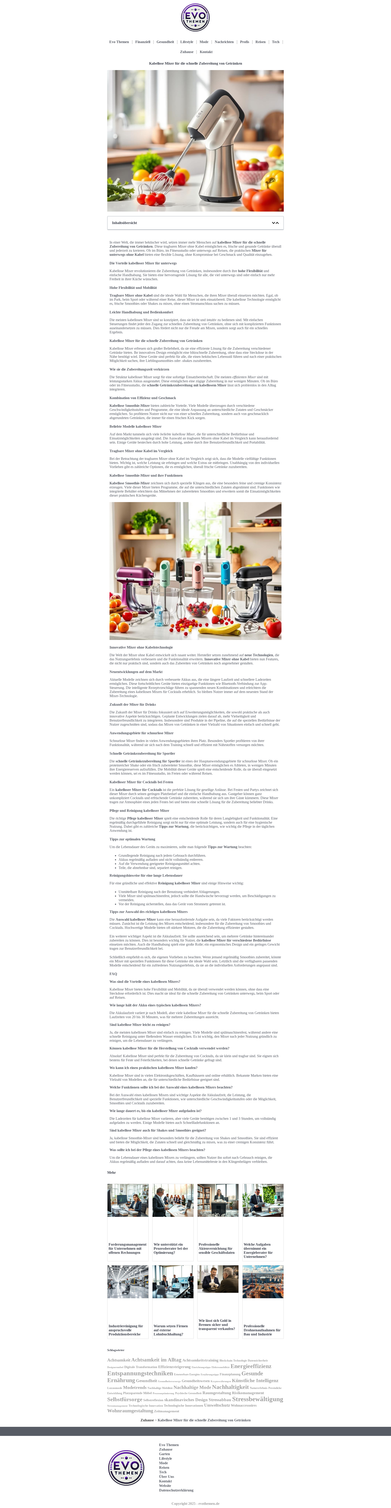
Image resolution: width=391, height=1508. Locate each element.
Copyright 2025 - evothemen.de (195, 1504)
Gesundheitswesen (196, 1381)
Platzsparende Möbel (137, 1393)
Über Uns (166, 1477)
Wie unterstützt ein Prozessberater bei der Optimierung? (171, 1248)
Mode (204, 42)
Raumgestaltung (217, 1393)
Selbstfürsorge (124, 1399)
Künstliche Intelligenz (255, 1380)
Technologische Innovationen (183, 1405)
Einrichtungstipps (201, 1367)
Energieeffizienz (251, 1366)
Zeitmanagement (166, 1411)
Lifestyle (186, 42)
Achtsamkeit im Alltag (156, 1360)
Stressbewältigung (257, 1399)
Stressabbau (220, 1399)
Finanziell (142, 42)
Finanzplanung (230, 1374)
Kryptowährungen (221, 1381)
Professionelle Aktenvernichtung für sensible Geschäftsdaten (217, 1248)
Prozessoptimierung (163, 1393)
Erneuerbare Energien (187, 1374)
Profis (244, 42)
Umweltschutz (217, 1405)
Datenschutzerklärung (176, 1490)
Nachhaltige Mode (192, 1387)
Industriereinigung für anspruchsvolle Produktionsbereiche (126, 1330)
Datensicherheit (258, 1360)
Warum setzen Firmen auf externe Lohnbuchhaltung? (171, 1330)
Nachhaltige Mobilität (160, 1388)
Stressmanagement (117, 1406)
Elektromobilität (221, 1367)
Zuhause (186, 52)
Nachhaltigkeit (230, 1387)
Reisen (260, 42)
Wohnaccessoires (244, 1405)
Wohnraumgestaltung (130, 1410)
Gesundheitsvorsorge (169, 1381)
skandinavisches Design (186, 1399)
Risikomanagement (248, 1393)
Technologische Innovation (146, 1405)
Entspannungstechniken (140, 1373)
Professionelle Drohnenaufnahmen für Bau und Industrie (262, 1330)
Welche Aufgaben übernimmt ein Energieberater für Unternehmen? (258, 1250)
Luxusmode (114, 1388)
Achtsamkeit (118, 1360)
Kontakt (206, 52)
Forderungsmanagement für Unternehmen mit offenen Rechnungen (127, 1248)
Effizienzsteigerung (174, 1366)
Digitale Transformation (140, 1367)
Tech (275, 42)
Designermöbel (115, 1367)
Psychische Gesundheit (188, 1393)
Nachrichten (224, 42)
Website (165, 1486)
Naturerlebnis (258, 1388)
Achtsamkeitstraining (200, 1360)
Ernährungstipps (210, 1374)
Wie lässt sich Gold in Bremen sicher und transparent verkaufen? (217, 1325)
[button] (273, 223)
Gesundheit (165, 42)
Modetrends (135, 1387)
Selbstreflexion (153, 1400)
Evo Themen (119, 42)
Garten (164, 1454)
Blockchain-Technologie (233, 1360)
